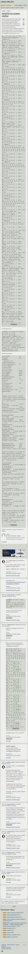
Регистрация (18, 5)
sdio (7, 893)
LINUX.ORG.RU (7, 2)
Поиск (22, 7)
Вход (24, 5)
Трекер (17, 7)
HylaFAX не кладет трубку (11, 14)
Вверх (24, 944)
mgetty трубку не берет (13, 917)
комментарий (10, 594)
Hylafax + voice (10, 937)
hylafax (8, 930)
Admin (8, 11)
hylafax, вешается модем (13, 912)
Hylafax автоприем (12, 914)
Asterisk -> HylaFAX (12, 934)
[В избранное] (23, 19)
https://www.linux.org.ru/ (6, 948)
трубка (8, 932)
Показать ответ (10, 575)
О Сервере (3, 944)
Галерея (8, 5)
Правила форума (10, 944)
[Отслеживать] (23, 24)
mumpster (8, 571)
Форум (7, 7)
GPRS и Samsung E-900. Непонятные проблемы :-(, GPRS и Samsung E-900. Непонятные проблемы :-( (15, 924)
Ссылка (4, 541)
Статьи (3, 7)
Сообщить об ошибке (6, 947)
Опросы (12, 7)
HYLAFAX (9, 928)
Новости (3, 5)
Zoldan (8, 534)
